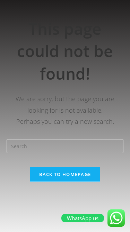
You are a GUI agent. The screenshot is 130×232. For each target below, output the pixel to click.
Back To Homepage (65, 174)
